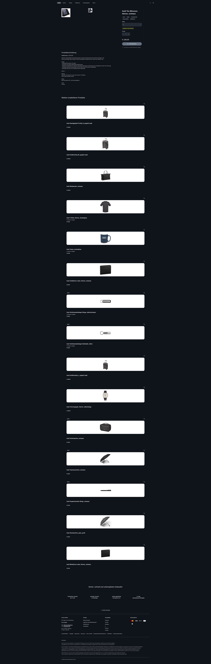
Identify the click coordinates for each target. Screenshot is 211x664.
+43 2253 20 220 (66, 626)
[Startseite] (59, 3)
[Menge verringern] (123, 34)
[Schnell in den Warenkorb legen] (144, 103)
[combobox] (132, 24)
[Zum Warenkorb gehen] (153, 3)
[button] (66, 18)
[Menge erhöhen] (128, 34)
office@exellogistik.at (68, 625)
